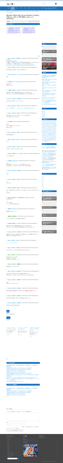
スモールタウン (46, 136)
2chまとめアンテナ (50, 121)
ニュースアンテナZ (45, 128)
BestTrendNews (50, 134)
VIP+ (42, 181)
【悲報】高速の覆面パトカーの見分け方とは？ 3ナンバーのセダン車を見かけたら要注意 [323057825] (49, 94)
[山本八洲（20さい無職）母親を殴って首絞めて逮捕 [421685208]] (23, 332)
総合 (8, 437)
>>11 (7, 181)
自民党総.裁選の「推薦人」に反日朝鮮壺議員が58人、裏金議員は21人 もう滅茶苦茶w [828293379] (49, 76)
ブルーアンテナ (51, 130)
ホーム (43, 176)
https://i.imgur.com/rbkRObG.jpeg (12, 305)
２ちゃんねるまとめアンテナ (51, 127)
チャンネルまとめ (52, 126)
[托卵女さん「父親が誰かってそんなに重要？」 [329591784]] (12, 331)
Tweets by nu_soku (42, 437)
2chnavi (43, 121)
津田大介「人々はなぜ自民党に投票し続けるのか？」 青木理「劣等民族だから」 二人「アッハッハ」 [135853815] (49, 101)
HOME (7, 11)
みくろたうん (50, 137)
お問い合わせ (9, 456)
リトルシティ (46, 137)
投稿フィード (25, 439)
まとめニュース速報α (46, 126)
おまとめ (45, 121)
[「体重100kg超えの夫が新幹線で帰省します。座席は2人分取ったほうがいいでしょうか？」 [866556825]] (35, 332)
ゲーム (43, 188)
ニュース (10, 11)
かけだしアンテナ (45, 138)
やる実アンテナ (50, 129)
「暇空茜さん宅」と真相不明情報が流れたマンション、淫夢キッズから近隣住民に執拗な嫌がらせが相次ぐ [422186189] (49, 154)
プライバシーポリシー (50, 8)
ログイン (24, 437)
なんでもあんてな (47, 122)
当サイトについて (46, 8)
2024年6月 (43, 116)
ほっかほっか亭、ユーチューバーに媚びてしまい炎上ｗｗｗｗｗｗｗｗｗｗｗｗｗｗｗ (21, 377)
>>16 (7, 124)
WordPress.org (25, 442)
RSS (8, 451)
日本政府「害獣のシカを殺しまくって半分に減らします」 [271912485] (18, 390)
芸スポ (8, 446)
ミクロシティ (51, 136)
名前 (7, 422)
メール (7, 424)
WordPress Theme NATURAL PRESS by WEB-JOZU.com (49, 461)
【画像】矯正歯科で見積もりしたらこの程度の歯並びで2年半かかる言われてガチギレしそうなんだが (49, 168)
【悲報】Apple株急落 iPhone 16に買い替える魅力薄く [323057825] (18, 369)
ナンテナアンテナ (51, 128)
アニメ (43, 186)
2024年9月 (43, 111)
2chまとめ (52, 122)
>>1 (7, 201)
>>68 (7, 172)
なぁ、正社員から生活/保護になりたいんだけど (14, 381)
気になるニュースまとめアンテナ (48, 135)
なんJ (43, 183)
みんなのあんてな (46, 130)
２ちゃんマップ (45, 134)
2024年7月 (43, 114)
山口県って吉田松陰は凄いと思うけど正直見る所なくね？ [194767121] (18, 373)
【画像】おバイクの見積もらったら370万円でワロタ (15, 370)
